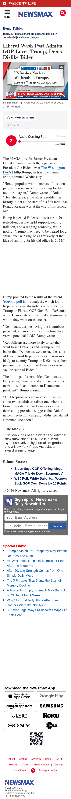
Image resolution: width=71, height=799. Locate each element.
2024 (12, 34)
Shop (48, 759)
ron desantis (39, 34)
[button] (63, 13)
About (11, 759)
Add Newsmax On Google (22, 118)
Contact (23, 759)
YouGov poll (12, 301)
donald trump (23, 34)
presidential (9, 37)
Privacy (8, 531)
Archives (13, 764)
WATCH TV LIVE (22, 3)
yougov (35, 37)
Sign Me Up (57, 526)
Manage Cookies (48, 770)
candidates (23, 37)
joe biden (52, 34)
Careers (26, 764)
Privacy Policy (41, 764)
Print (8, 124)
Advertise (36, 759)
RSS (57, 759)
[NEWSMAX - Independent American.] (35, 14)
